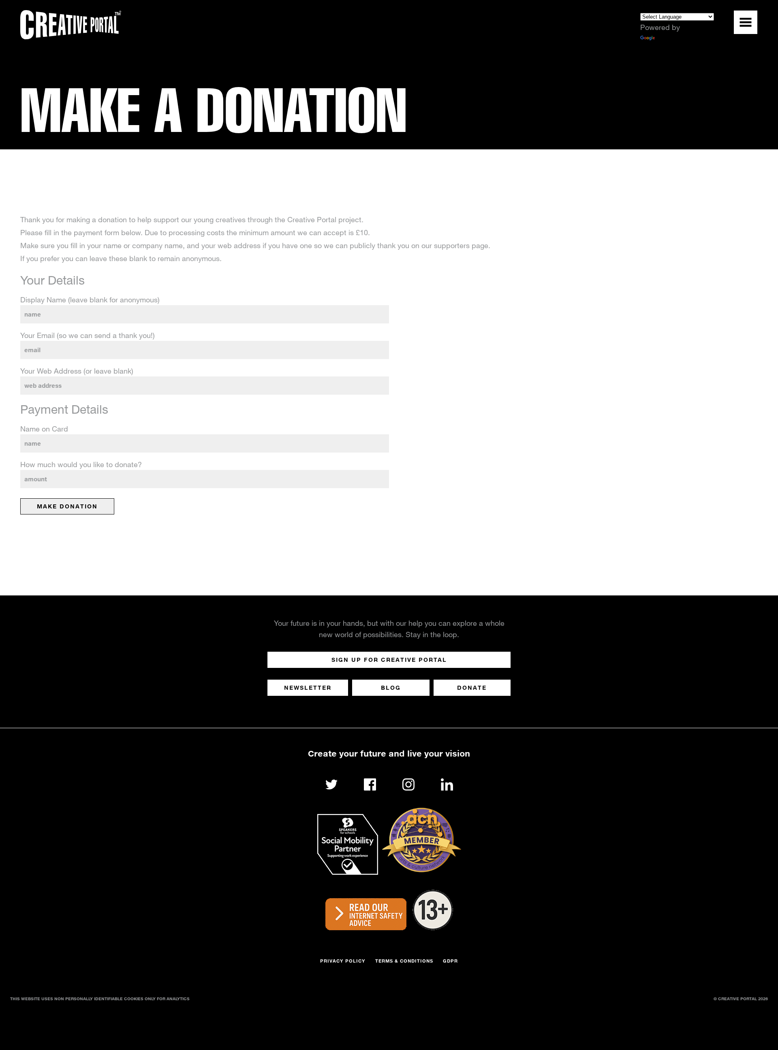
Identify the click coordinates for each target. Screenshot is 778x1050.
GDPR (450, 960)
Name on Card (44, 428)
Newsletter (307, 687)
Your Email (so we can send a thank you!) (87, 335)
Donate (472, 687)
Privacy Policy (342, 960)
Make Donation (67, 506)
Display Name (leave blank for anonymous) (90, 299)
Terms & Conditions (404, 960)
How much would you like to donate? (81, 464)
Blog (391, 687)
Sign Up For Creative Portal (389, 659)
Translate (671, 38)
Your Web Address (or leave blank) (76, 370)
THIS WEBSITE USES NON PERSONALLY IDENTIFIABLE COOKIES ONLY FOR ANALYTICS (100, 998)
